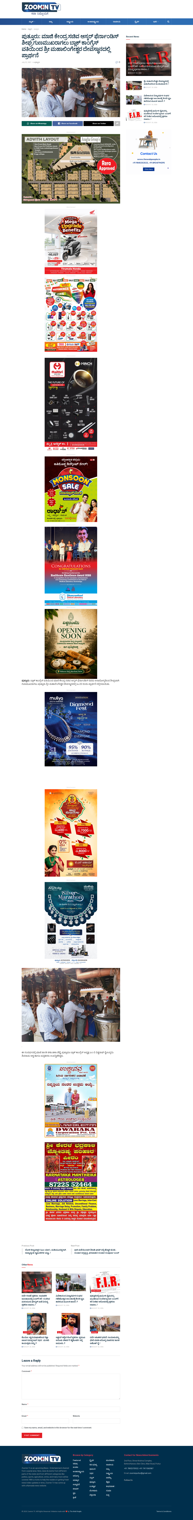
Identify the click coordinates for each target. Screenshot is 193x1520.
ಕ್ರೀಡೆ (74, 1497)
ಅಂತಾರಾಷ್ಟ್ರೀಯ (93, 22)
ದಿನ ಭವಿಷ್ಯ (93, 1465)
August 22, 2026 (97, 1347)
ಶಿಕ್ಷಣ (108, 1482)
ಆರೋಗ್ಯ (76, 1476)
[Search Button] (168, 21)
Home (24, 29)
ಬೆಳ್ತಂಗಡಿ (93, 1495)
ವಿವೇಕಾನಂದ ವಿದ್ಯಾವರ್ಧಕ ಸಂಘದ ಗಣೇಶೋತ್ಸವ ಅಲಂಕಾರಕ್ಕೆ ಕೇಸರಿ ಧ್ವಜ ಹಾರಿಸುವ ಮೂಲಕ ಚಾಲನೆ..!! (70, 1299)
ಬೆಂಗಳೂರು (93, 1491)
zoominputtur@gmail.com (140, 1473)
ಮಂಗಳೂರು (110, 1460)
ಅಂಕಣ (75, 1467)
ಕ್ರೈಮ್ (137, 22)
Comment (27, 1371)
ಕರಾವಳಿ (76, 1489)
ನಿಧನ (91, 1473)
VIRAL (75, 1464)
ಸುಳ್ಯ (107, 1495)
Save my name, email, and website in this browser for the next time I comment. (58, 1428)
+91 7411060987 (146, 1468)
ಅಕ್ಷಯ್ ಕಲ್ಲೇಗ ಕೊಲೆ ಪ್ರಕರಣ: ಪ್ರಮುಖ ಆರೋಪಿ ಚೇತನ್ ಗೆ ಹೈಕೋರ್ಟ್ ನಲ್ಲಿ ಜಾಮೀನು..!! (70, 1340)
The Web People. (76, 1511)
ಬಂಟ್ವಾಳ (92, 1486)
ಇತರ (155, 22)
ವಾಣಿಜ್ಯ (108, 1478)
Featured (28, 1291)
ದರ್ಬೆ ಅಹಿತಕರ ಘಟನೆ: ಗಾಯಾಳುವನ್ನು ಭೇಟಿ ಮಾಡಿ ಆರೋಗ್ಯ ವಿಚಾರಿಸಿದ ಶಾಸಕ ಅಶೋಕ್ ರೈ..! (104, 1340)
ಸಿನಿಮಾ (108, 1491)
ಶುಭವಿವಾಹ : (110, 1486)
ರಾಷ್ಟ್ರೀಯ (70, 22)
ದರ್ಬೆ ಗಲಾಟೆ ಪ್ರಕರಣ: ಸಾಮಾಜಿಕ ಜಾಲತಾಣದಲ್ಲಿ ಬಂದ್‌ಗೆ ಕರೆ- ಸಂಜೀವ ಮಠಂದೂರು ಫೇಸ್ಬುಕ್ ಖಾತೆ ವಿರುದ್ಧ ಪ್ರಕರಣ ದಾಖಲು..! (148, 66)
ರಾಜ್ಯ (50, 22)
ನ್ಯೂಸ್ (31, 22)
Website (76, 1416)
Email (25, 1416)
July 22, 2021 (26, 62)
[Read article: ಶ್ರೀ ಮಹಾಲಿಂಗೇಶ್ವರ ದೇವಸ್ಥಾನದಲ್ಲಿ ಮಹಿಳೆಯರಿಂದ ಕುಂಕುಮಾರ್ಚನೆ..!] (134, 85)
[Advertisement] (123, 9)
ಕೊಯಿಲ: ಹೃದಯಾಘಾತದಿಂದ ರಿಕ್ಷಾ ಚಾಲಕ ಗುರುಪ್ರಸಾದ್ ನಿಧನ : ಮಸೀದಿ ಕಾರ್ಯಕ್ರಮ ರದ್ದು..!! (35, 1340)
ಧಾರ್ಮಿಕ (92, 1469)
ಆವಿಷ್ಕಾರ (76, 1480)
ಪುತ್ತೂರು (36, 29)
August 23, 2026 (29, 1308)
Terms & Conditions (164, 1511)
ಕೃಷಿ (74, 1493)
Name (25, 1404)
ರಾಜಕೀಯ (116, 22)
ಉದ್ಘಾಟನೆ (76, 1484)
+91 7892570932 (131, 1468)
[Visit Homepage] (41, 9)
